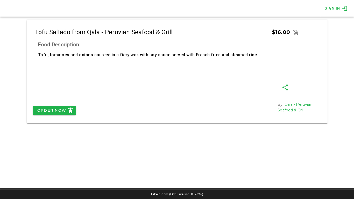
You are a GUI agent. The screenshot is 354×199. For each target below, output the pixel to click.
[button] (296, 32)
